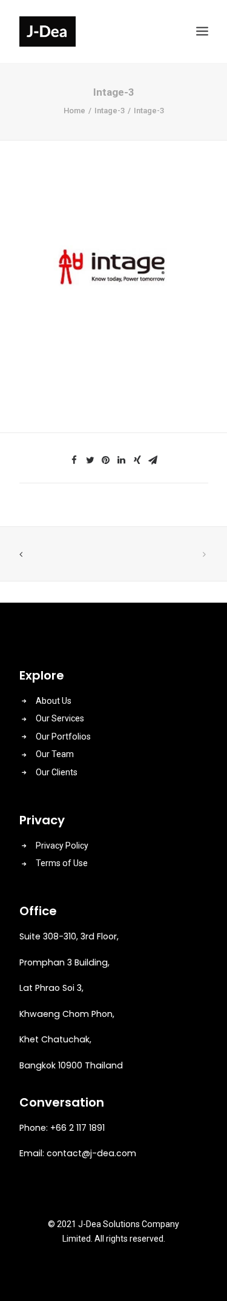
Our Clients (56, 772)
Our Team (55, 754)
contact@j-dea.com (91, 1153)
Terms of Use (62, 863)
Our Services (60, 718)
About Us (53, 701)
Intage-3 (109, 110)
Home (74, 110)
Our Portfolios (63, 736)
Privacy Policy (62, 845)
